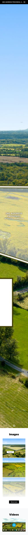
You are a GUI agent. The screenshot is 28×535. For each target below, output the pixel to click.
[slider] (7, 530)
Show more (14, 502)
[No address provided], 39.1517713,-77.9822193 (12, 2)
